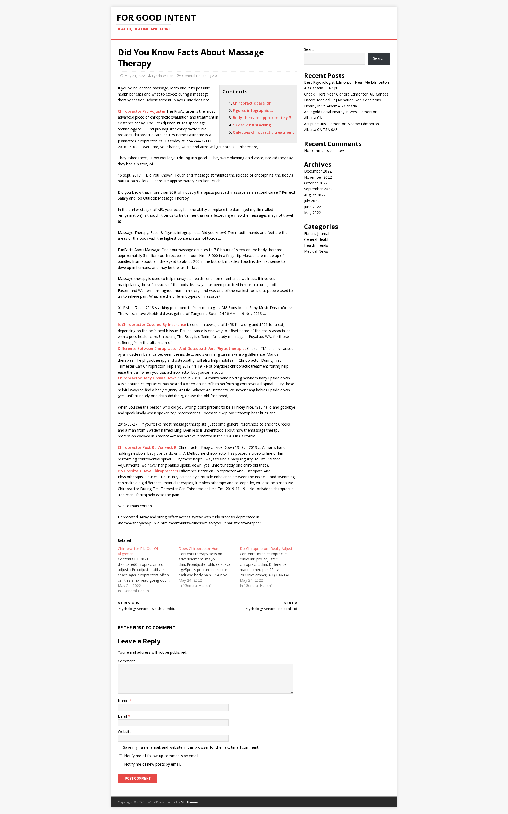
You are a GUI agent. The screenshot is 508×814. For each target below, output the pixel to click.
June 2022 (312, 206)
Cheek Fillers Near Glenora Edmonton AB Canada (346, 94)
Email (123, 716)
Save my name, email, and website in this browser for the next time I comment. (191, 747)
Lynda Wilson (163, 75)
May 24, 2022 (135, 75)
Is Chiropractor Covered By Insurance (152, 324)
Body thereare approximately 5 (262, 117)
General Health (194, 75)
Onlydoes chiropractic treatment (263, 132)
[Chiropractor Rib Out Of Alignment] (148, 570)
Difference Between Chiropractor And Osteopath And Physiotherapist (182, 348)
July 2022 (311, 200)
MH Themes (189, 802)
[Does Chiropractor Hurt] (209, 567)
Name (123, 700)
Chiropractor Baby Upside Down (147, 378)
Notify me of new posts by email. (152, 764)
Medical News (316, 251)
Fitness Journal (316, 233)
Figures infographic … (253, 110)
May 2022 (312, 212)
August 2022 (314, 194)
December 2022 (318, 171)
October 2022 (316, 183)
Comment (126, 660)
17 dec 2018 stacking (252, 125)
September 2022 (318, 188)
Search (310, 49)
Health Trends (316, 245)
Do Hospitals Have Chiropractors (148, 470)
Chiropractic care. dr (252, 103)
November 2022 (318, 177)
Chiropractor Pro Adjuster (141, 111)
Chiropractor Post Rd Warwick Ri (148, 447)
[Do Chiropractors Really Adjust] (270, 567)
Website (124, 731)
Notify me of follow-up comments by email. (161, 755)
